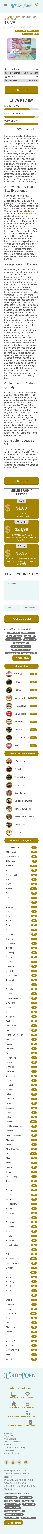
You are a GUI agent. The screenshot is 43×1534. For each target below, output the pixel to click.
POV (8, 1218)
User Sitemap (10, 1439)
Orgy (8, 1181)
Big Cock (10, 902)
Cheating (10, 953)
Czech (9, 985)
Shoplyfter (18, 730)
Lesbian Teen (12, 1131)
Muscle (9, 1167)
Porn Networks (27, 1398)
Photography (11, 1204)
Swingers (10, 1304)
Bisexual (9, 907)
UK (7, 1336)
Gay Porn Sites (28, 1416)
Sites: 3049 (13, 633)
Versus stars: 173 (21, 650)
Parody (9, 1190)
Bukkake (9, 930)
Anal (8, 870)
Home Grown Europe (23, 809)
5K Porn (17, 690)
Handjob (9, 1085)
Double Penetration (14, 998)
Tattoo (8, 1309)
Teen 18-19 (33, 31)
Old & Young (11, 1176)
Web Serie (10, 1359)
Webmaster (9, 1450)
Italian (8, 1103)
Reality (9, 1236)
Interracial (10, 1099)
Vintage (9, 1346)
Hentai (9, 1090)
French (9, 1053)
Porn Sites (25, 17)
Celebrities (10, 943)
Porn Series (13, 1416)
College (9, 957)
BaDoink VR (19, 722)
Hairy (8, 1081)
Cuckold (9, 971)
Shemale (10, 1259)
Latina (8, 1117)
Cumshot (10, 980)
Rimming (10, 1240)
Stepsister (10, 1295)
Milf (7, 1154)
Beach (9, 893)
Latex (8, 1113)
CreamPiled (19, 769)
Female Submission (14, 1035)
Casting (9, 939)
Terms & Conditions (12, 1442)
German (9, 1062)
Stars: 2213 (28, 633)
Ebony (9, 1007)
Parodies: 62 (12, 653)
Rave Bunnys (20, 793)
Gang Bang (11, 1058)
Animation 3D (12, 875)
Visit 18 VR (21, 90)
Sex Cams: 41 (29, 653)
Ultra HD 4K (11, 1341)
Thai (8, 1323)
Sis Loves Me (20, 714)
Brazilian (10, 925)
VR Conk (18, 674)
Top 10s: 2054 (14, 636)
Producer (10, 1227)
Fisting (9, 1044)
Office (8, 1172)
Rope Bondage (12, 1245)
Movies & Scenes (16, 1426)
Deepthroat (11, 989)
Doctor (9, 994)
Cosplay (9, 962)
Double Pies (19, 833)
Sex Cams (30, 1426)
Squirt (8, 1291)
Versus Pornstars (25, 1388)
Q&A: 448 (29, 636)
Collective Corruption (23, 801)
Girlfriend (10, 1067)
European (10, 1017)
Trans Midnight (20, 777)
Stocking (9, 1300)
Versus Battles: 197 (21, 646)
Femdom (10, 1039)
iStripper (18, 746)
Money (9, 1163)
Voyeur (9, 1355)
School (9, 1254)
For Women (11, 1049)
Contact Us (9, 1436)
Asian (8, 880)
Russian (9, 1250)
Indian (8, 1094)
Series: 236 (30, 640)
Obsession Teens (21, 738)
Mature (9, 1144)
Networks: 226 (20, 643)
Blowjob (9, 916)
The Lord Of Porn (11, 17)
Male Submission (13, 1135)
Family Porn (11, 1026)
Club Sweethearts (22, 698)
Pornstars (10, 1213)
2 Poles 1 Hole (20, 761)
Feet (8, 1030)
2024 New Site (12, 852)
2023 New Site (12, 848)
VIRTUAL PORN (30, 34)
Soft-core (10, 1268)
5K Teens (18, 682)
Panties (9, 1186)
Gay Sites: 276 (13, 640)
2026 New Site (12, 861)
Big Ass (9, 898)
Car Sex (9, 934)
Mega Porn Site (12, 1149)
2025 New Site (12, 857)
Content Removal (11, 1453)
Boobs (9, 921)
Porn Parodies (27, 1407)
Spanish (9, 1277)
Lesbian (9, 1122)
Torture (9, 1332)
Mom (8, 1158)
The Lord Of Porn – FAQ (14, 1447)
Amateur (9, 866)
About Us (8, 1433)
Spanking (10, 1282)
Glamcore (10, 1071)
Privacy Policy (10, 1445)
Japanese (10, 1108)
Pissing (9, 1208)
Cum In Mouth (12, 975)
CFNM (9, 948)
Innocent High (20, 706)
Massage (10, 1140)
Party (8, 1195)
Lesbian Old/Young (14, 1126)
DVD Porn (10, 1003)
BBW (8, 884)
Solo (8, 1272)
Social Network (12, 1263)
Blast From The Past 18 (24, 817)
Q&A (12, 1388)
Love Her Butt (20, 785)
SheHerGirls (19, 825)
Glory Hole (10, 1076)
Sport (8, 1286)
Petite (8, 1199)
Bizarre (9, 911)
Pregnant (10, 1222)
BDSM (9, 889)
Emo (8, 1012)
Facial (8, 1021)
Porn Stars (14, 1407)
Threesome (11, 1327)
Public (8, 1231)
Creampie (10, 966)
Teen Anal (10, 1318)
